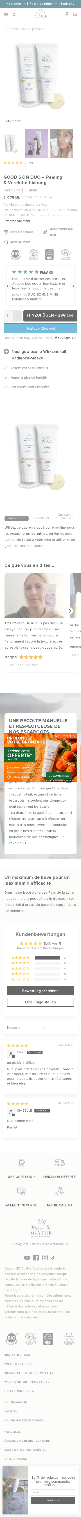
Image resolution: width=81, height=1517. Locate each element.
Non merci (63, 736)
